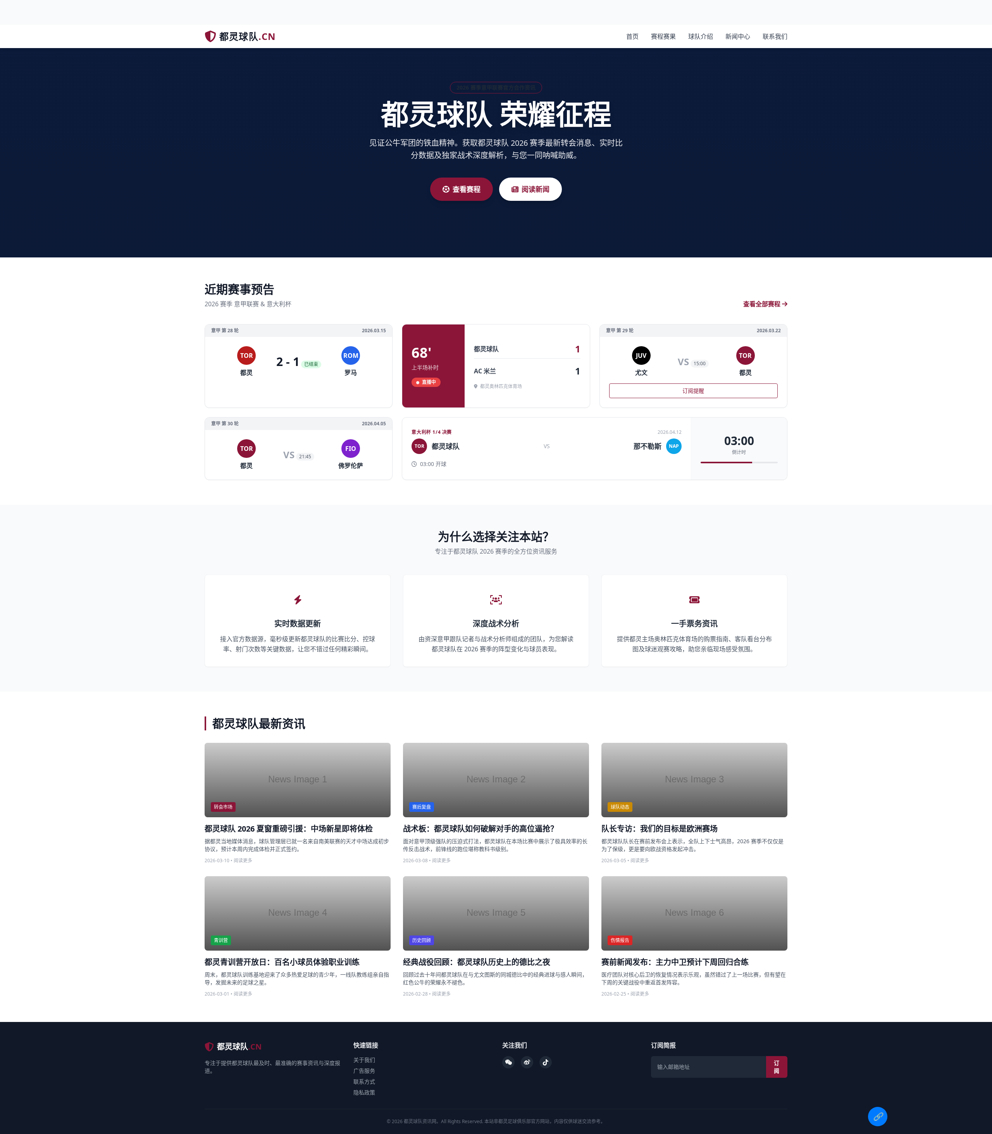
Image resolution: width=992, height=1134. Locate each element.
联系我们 (775, 36)
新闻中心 (737, 36)
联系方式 (364, 1081)
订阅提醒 (693, 390)
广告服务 (364, 1070)
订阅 (776, 1066)
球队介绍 (700, 36)
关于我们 (364, 1059)
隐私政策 (364, 1092)
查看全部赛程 (761, 304)
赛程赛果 (663, 36)
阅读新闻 (535, 189)
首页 (632, 36)
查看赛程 (466, 189)
